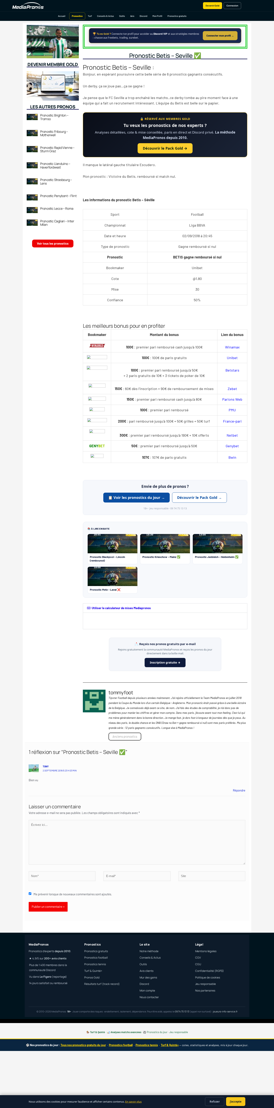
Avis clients (146, 971)
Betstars (232, 370)
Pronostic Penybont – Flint (58, 196)
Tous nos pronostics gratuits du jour (83, 1045)
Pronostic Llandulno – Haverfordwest (55, 165)
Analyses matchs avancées (126, 1032)
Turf (90, 16)
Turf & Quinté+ (93, 971)
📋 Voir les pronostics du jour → (136, 497)
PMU (232, 410)
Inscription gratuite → (165, 662)
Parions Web (232, 399)
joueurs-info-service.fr (225, 1011)
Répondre (239, 790)
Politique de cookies (207, 977)
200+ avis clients (55, 958)
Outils (122, 16)
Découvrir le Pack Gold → (165, 148)
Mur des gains (148, 977)
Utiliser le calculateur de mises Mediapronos (121, 608)
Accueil (61, 16)
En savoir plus (133, 1101)
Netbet (232, 435)
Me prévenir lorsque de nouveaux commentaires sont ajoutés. (72, 894)
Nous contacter (149, 997)
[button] (165, 608)
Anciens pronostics (125, 736)
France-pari (232, 421)
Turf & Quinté (97, 1032)
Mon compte (147, 990)
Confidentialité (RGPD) (209, 971)
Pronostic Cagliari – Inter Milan (57, 223)
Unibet (232, 357)
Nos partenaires (205, 990)
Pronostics (77, 16)
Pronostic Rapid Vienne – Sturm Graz (57, 149)
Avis (132, 16)
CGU (198, 964)
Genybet (232, 446)
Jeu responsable (205, 984)
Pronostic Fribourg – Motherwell (54, 133)
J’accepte (236, 1101)
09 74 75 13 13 (182, 1011)
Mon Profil (157, 16)
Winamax (232, 347)
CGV (198, 957)
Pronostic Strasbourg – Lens (56, 182)
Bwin (232, 457)
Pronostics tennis (95, 964)
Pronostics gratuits (177, 16)
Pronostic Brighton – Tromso (54, 117)
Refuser (215, 1101)
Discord (143, 16)
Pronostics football (96, 957)
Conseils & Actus (105, 16)
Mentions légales (205, 951)
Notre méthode (149, 951)
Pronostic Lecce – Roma (56, 208)
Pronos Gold (91, 977)
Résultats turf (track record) (102, 984)
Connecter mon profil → (220, 35)
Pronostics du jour (157, 1032)
